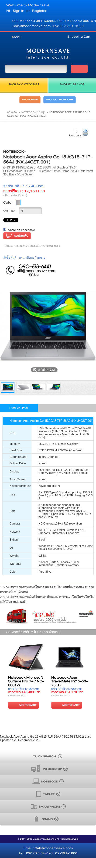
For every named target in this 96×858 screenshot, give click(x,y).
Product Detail (18, 408)
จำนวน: (9, 211)
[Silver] (18, 202)
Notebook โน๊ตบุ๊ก (33, 112)
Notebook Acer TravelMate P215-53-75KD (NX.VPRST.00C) (69, 683)
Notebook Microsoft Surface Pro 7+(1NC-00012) (26, 681)
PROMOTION (30, 100)
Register (39, 10)
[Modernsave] (48, 54)
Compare (75, 135)
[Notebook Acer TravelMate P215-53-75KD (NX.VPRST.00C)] (69, 657)
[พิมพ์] (85, 132)
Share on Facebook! (21, 230)
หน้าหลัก (12, 112)
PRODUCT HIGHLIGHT (59, 100)
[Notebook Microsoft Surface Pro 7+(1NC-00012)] (26, 657)
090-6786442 (71, 20)
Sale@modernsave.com (32, 25)
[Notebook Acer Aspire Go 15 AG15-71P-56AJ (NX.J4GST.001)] (7, 391)
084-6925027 (47, 20)
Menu (16, 37)
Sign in (18, 10)
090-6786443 (24, 20)
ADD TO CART (27, 705)
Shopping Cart (78, 36)
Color (8, 202)
